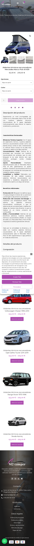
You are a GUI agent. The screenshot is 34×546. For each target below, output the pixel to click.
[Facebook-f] (12, 478)
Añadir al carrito (20, 100)
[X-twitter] (18, 478)
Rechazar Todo (17, 282)
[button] (31, 254)
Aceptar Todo (17, 277)
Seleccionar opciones (17, 319)
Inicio (1, 15)
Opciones (5, 79)
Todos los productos (11, 15)
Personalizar (17, 287)
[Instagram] (15, 478)
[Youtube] (21, 478)
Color (3, 87)
